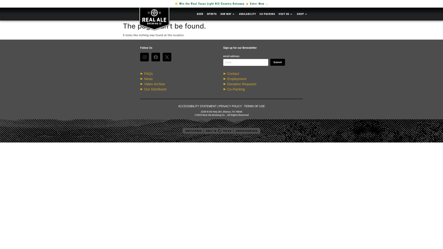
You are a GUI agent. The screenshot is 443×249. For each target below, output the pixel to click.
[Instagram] (144, 57)
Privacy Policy (230, 106)
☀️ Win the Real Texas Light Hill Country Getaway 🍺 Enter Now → (221, 3)
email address (231, 56)
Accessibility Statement (197, 106)
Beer (200, 14)
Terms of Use (254, 106)
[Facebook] (155, 57)
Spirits (212, 14)
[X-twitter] (167, 57)
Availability (247, 14)
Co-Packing (267, 14)
